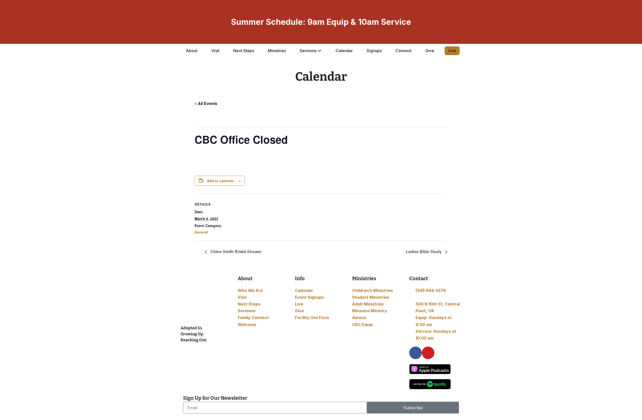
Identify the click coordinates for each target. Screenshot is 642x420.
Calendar (344, 50)
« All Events (206, 103)
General (201, 232)
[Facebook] (415, 353)
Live (452, 50)
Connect (403, 50)
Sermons (308, 50)
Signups (374, 50)
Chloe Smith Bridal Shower (235, 251)
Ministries (277, 50)
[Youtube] (428, 353)
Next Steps (243, 50)
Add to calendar (220, 180)
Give (429, 50)
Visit (215, 50)
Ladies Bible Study (424, 251)
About (191, 50)
